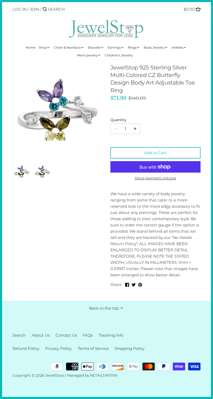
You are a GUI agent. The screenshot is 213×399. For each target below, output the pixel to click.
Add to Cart (155, 152)
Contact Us (66, 335)
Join (34, 9)
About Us (41, 335)
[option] (21, 171)
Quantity (118, 120)
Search (19, 335)
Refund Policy (25, 348)
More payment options (155, 178)
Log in (19, 9)
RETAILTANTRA (103, 375)
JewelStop (54, 375)
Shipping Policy (129, 348)
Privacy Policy (58, 348)
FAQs (88, 335)
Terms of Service (93, 348)
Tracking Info (111, 335)
